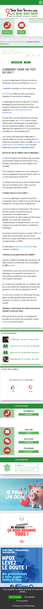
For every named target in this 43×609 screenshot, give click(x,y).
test (27, 62)
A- (33, 55)
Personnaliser (22, 601)
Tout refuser (29, 597)
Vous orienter (21, 460)
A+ (28, 55)
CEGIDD (21, 121)
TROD (7, 94)
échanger (28, 442)
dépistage (16, 62)
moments (33, 83)
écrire (21, 32)
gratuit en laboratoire (24, 247)
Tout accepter (15, 597)
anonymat (11, 265)
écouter (28, 452)
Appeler (7, 32)
